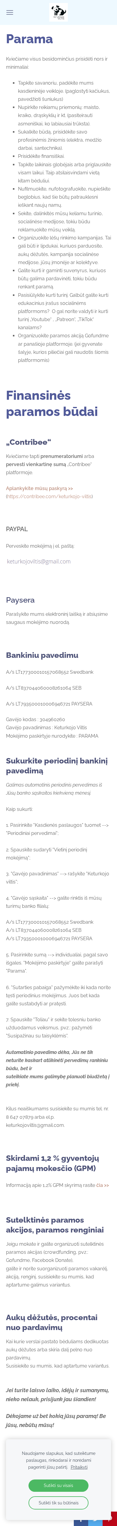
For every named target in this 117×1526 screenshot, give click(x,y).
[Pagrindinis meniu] (10, 12)
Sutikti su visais (58, 1485)
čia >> (102, 1185)
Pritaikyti (79, 1467)
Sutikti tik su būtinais (59, 1502)
